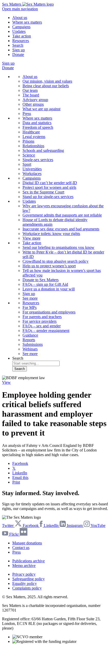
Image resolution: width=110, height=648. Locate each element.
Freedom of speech (38, 127)
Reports (29, 340)
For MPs (30, 307)
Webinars (30, 349)
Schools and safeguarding (43, 150)
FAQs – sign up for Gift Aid (45, 284)
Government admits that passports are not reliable (62, 215)
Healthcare (31, 132)
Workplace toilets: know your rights (51, 233)
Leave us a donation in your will (49, 289)
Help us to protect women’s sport (49, 266)
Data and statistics (37, 123)
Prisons (28, 141)
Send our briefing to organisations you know (58, 247)
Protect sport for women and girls (49, 187)
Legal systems (34, 136)
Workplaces (32, 173)
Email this (20, 477)
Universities (32, 169)
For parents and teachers (42, 317)
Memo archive (24, 565)
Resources (20, 40)
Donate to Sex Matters (41, 280)
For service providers (40, 321)
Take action (21, 36)
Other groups (33, 104)
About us (19, 17)
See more (30, 298)
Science (29, 155)
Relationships (33, 146)
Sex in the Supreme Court (43, 192)
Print (16, 482)
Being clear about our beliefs (46, 86)
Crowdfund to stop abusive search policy (56, 261)
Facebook (20, 463)
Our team (30, 90)
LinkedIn (19, 473)
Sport (27, 164)
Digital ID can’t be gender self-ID (50, 183)
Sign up (18, 50)
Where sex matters (27, 22)
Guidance (30, 335)
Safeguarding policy (28, 579)
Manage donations (27, 543)
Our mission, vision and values (47, 81)
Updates (19, 31)
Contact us (20, 547)
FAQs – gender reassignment (46, 330)
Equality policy (24, 583)
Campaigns (21, 27)
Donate (18, 54)
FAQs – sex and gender (42, 326)
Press (27, 113)
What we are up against (41, 109)
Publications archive (28, 561)
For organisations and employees (49, 312)
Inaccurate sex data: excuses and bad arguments (61, 229)
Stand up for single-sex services (48, 196)
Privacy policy (24, 574)
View (6, 382)
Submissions (33, 344)
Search (17, 45)
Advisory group (35, 99)
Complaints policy (27, 588)
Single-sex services (38, 160)
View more (31, 238)
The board (31, 95)
